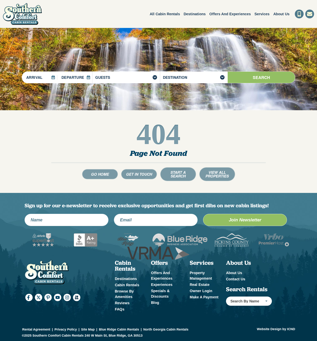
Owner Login (201, 291)
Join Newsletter (245, 219)
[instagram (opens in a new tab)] (67, 297)
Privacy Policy (65, 329)
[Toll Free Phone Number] (299, 14)
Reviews (122, 303)
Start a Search (178, 174)
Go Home (100, 174)
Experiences (161, 285)
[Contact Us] (309, 14)
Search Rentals (246, 289)
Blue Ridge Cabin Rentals (119, 329)
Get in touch (139, 174)
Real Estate (199, 285)
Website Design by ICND (276, 329)
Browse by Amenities (124, 294)
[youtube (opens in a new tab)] (57, 297)
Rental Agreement (36, 329)
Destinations (195, 14)
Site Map (88, 329)
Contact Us (235, 279)
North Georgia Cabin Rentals (165, 329)
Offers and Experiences (230, 14)
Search (261, 77)
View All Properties (217, 174)
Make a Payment (204, 297)
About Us (281, 14)
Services (261, 14)
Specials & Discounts (160, 293)
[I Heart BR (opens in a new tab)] (76, 297)
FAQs (119, 309)
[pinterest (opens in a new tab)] (48, 297)
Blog (155, 303)
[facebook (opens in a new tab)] (29, 297)
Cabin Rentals (127, 285)
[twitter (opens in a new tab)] (38, 297)
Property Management (201, 275)
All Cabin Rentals (165, 14)
